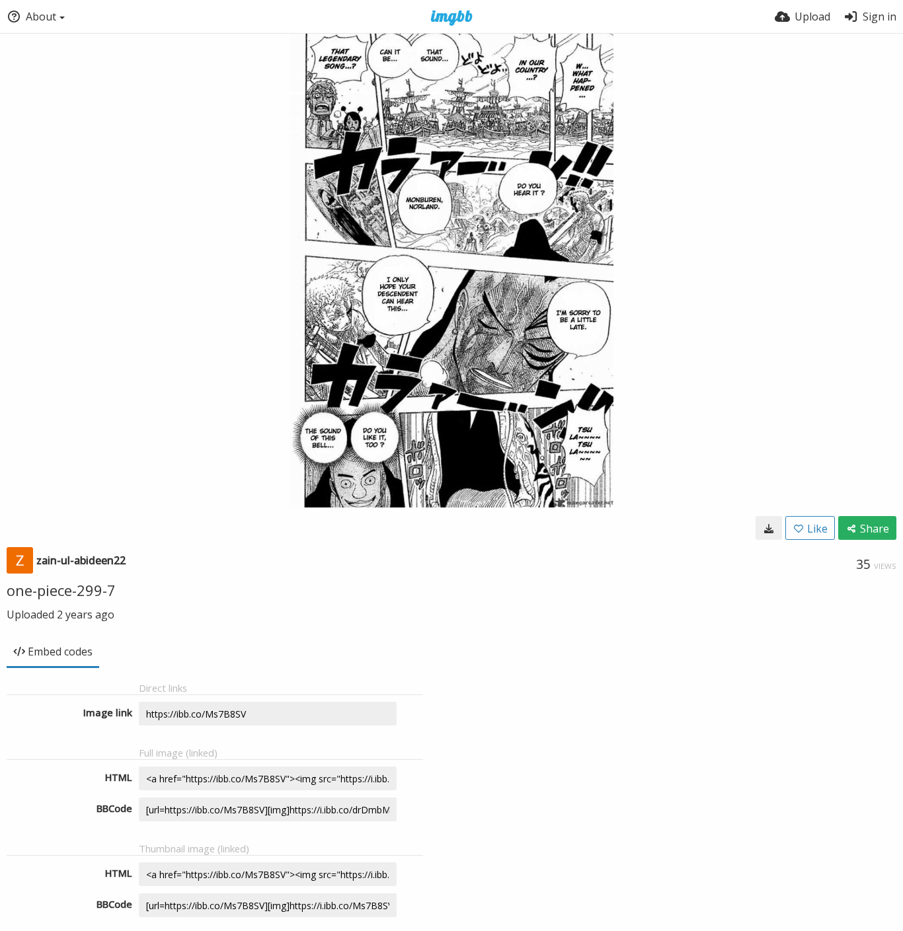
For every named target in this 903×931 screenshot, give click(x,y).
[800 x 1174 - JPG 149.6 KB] (769, 528)
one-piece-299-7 (61, 590)
